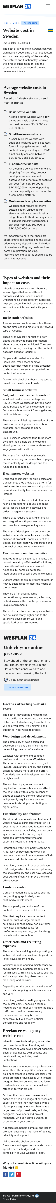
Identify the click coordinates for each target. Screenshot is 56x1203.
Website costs (30, 23)
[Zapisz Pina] (18, 1174)
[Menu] (49, 7)
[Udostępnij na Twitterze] (11, 1174)
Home (6, 23)
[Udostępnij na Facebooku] (5, 1174)
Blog (15, 23)
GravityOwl (28, 1195)
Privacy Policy (9, 1199)
